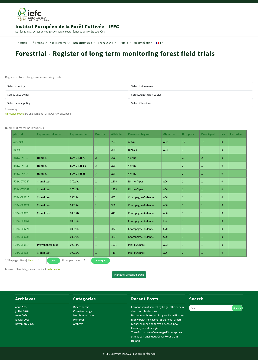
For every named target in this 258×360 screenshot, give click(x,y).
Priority (100, 134)
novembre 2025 (24, 324)
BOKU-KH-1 (20, 157)
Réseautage (105, 42)
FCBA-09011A (21, 244)
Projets (123, 42)
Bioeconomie (81, 307)
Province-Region (139, 134)
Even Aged (207, 134)
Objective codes (14, 113)
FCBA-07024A (21, 181)
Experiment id (78, 134)
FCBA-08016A (21, 221)
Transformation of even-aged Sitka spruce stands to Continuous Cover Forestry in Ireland (156, 336)
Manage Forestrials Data (129, 274)
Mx (223, 134)
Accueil (22, 42)
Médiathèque (142, 42)
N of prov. (188, 134)
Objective (169, 134)
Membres (78, 319)
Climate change (82, 311)
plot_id (18, 134)
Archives (78, 324)
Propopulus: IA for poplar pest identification (157, 315)
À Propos (38, 42)
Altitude (116, 134)
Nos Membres (58, 42)
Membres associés (84, 315)
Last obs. (236, 134)
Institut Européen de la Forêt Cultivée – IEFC (67, 26)
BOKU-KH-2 (20, 165)
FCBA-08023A (21, 237)
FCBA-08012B (21, 213)
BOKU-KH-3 (20, 173)
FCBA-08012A (21, 205)
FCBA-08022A (21, 229)
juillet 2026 (22, 311)
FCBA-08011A (21, 197)
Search (237, 308)
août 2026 (21, 307)
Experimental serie (49, 134)
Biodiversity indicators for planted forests (156, 319)
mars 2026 (21, 315)
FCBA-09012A (21, 252)
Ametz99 (18, 142)
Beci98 (17, 150)
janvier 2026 (22, 319)
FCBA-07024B (21, 189)
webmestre (54, 269)
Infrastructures (82, 42)
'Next (31, 260)
